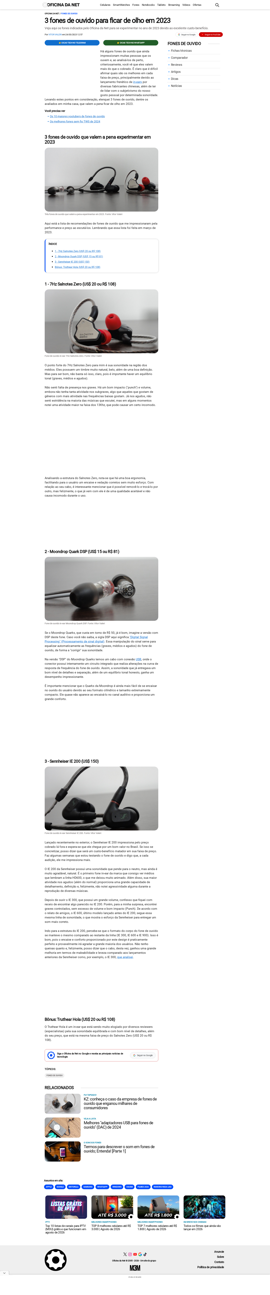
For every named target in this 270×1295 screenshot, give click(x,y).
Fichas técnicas (181, 50)
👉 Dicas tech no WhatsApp (130, 43)
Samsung (87, 1187)
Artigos (176, 72)
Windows (116, 1187)
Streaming (174, 4)
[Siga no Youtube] (135, 1254)
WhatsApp (102, 1187)
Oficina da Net (52, 13)
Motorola (73, 1187)
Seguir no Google (188, 34)
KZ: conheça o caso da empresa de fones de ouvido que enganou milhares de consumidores (120, 1103)
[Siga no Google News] (140, 1254)
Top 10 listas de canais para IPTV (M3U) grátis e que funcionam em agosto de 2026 (65, 1229)
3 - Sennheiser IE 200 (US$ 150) (72, 261)
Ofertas (197, 4)
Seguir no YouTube (212, 34)
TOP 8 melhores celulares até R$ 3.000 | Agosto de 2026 (111, 1227)
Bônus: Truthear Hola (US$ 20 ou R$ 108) (77, 267)
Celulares (105, 4)
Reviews (176, 65)
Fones (135, 4)
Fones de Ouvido (69, 13)
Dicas (174, 79)
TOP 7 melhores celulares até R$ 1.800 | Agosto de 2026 (157, 1227)
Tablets (161, 4)
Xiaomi (129, 1187)
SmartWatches (121, 4)
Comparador (179, 58)
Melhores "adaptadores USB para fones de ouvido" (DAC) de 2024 (118, 1125)
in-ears (137, 82)
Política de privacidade (210, 1267)
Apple (49, 1187)
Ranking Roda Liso (162, 1187)
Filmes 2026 (143, 1187)
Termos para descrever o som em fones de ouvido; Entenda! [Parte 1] (119, 1149)
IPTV (47, 1222)
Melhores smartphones (104, 1222)
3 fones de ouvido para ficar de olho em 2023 (108, 20)
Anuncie (219, 1251)
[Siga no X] (125, 1254)
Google (60, 1187)
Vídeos (186, 4)
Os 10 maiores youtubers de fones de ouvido (77, 116)
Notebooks (148, 4)
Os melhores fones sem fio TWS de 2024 (75, 121)
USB (138, 659)
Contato (219, 1262)
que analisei (125, 957)
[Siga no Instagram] (130, 1254)
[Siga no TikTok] (145, 1254)
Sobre (220, 1256)
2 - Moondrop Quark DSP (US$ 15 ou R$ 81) (79, 256)
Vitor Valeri (55, 34)
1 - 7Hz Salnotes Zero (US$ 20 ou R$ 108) (78, 251)
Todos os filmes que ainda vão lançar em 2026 (202, 1227)
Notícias (176, 86)
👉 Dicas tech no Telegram (72, 43)
